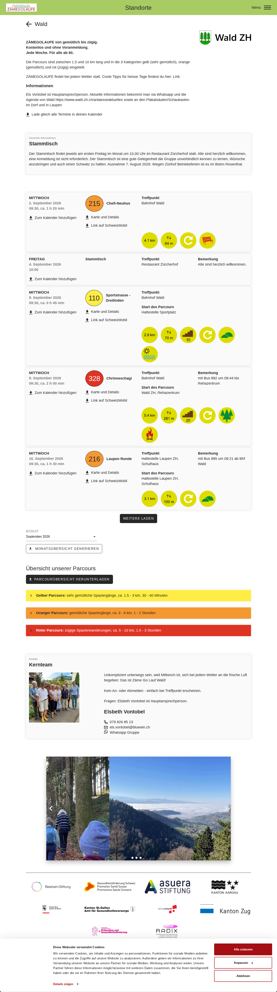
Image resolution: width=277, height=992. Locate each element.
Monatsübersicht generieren (66, 548)
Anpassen (241, 962)
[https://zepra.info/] (109, 909)
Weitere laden (138, 518)
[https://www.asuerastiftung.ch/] (167, 887)
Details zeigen (63, 984)
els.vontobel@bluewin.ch (130, 727)
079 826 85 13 (121, 722)
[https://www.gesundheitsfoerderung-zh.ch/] (109, 931)
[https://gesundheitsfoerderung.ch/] (109, 887)
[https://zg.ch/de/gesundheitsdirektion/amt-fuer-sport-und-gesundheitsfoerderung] (225, 909)
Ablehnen (243, 976)
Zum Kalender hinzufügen (55, 218)
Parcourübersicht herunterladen (72, 579)
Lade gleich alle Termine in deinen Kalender (67, 114)
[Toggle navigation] (267, 7)
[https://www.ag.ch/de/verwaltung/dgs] (225, 887)
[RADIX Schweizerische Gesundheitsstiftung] (167, 931)
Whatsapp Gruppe (124, 732)
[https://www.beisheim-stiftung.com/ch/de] (52, 887)
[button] (132, 858)
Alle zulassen (243, 949)
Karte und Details (105, 217)
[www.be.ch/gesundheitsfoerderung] (52, 909)
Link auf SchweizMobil (109, 225)
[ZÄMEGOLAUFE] (59, 7)
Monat (32, 531)
